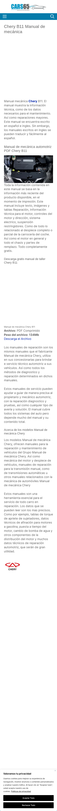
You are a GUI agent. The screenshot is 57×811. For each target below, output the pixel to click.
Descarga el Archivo (17, 339)
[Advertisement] (28, 69)
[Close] (55, 770)
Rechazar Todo (28, 805)
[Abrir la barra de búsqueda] (52, 16)
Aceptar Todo (28, 798)
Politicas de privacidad (21, 791)
